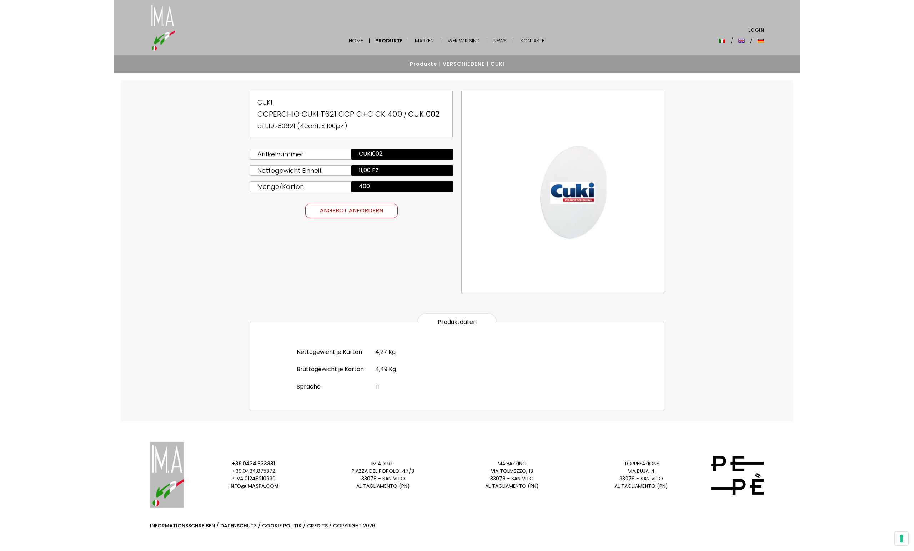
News (500, 40)
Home (356, 40)
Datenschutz (238, 525)
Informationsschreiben (182, 525)
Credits (317, 525)
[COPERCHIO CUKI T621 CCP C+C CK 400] (563, 192)
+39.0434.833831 (253, 463)
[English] (741, 41)
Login (756, 30)
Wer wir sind (464, 40)
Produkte (388, 40)
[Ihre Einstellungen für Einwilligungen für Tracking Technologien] (901, 538)
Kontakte (532, 40)
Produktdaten (457, 322)
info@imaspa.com (253, 486)
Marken (424, 40)
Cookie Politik (282, 525)
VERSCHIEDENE (464, 63)
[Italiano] (722, 41)
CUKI (497, 63)
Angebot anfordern (351, 210)
